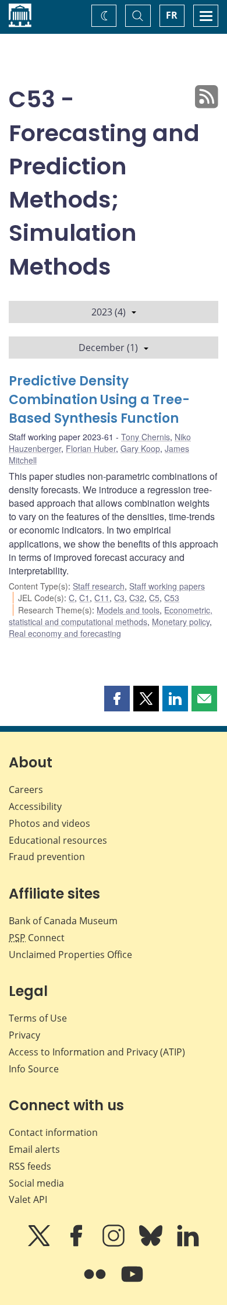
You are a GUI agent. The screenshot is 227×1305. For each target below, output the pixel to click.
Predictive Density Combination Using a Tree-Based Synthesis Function (99, 399)
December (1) (108, 347)
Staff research (99, 586)
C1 (84, 598)
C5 (154, 598)
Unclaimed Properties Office (70, 954)
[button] (117, 698)
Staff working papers (167, 586)
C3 (119, 598)
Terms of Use (38, 1018)
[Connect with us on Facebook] (77, 1243)
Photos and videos (49, 823)
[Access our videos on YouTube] (132, 1282)
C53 (171, 598)
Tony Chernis (145, 437)
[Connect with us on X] (40, 1243)
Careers (26, 789)
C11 (101, 598)
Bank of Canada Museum (63, 920)
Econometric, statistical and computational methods (110, 615)
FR (172, 15)
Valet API (28, 1199)
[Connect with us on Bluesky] (152, 1243)
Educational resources (58, 840)
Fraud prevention (47, 856)
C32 (136, 598)
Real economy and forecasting (65, 633)
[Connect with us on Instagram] (114, 1243)
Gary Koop (140, 448)
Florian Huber (91, 448)
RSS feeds (30, 1166)
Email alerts (34, 1149)
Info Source (34, 1068)
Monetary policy (181, 621)
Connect (37, 937)
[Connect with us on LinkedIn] (188, 1243)
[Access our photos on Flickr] (96, 1282)
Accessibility (35, 806)
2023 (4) (108, 312)
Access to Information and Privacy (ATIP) (97, 1052)
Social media (36, 1183)
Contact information (53, 1132)
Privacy (24, 1035)
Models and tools (128, 610)
